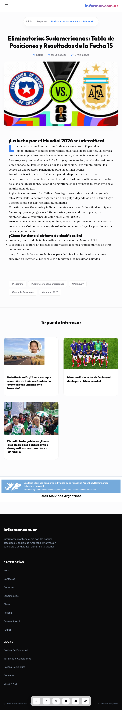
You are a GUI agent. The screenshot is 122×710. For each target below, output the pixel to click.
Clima (7, 604)
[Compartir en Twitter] (56, 701)
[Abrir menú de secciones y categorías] (7, 6)
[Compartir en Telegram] (66, 701)
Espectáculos (11, 595)
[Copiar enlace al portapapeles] (85, 701)
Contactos (9, 578)
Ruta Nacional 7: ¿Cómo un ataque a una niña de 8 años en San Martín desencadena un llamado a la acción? (29, 383)
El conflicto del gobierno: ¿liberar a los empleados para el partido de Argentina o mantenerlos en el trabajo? (28, 446)
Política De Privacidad (16, 650)
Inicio (29, 21)
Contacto (9, 675)
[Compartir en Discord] (75, 701)
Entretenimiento (12, 621)
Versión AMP (11, 683)
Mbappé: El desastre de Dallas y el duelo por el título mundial (89, 379)
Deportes (42, 21)
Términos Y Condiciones (17, 658)
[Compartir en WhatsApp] (36, 701)
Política (8, 612)
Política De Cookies (14, 666)
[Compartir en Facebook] (46, 701)
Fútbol (7, 629)
